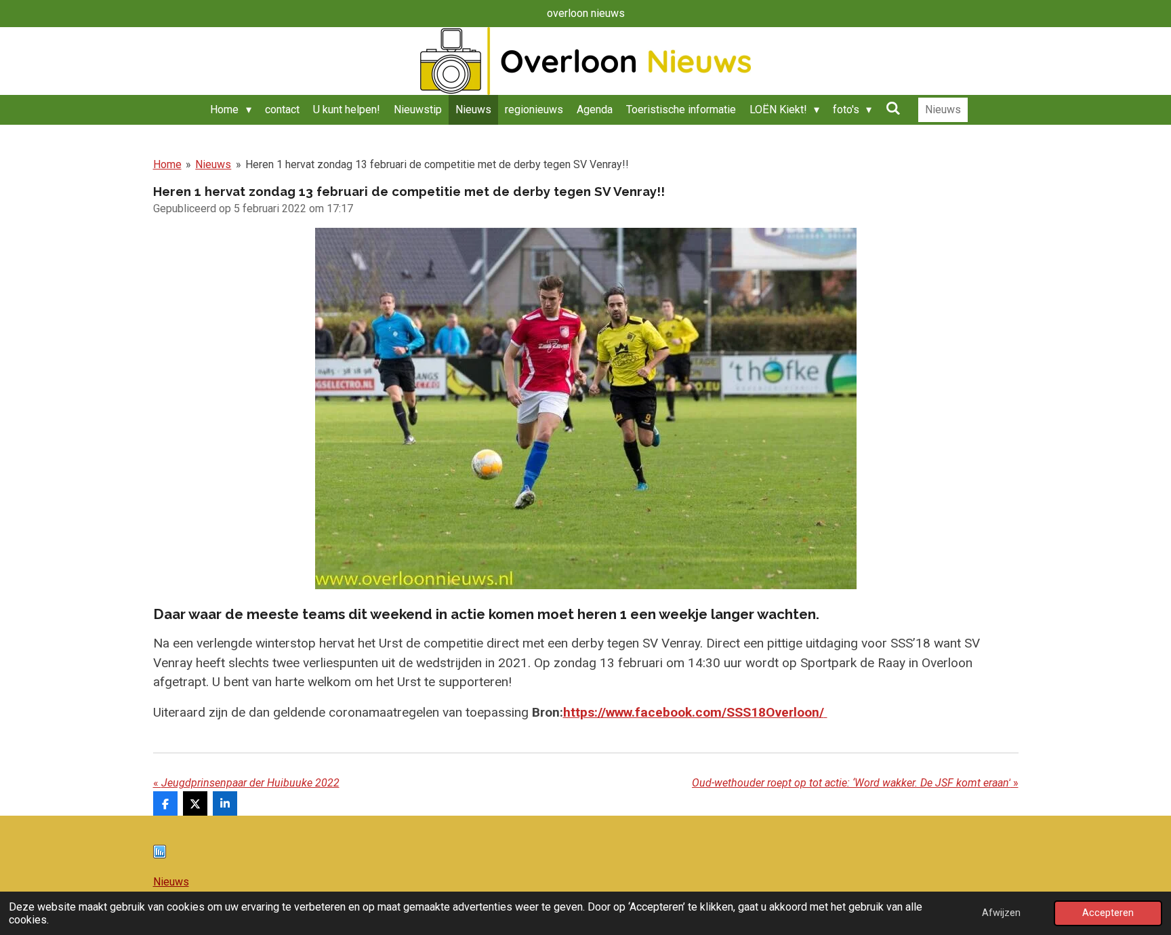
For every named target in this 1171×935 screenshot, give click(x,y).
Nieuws (213, 164)
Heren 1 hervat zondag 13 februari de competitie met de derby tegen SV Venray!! (437, 164)
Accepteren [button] (1108, 913)
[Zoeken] (892, 108)
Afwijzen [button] (1001, 913)
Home (167, 164)
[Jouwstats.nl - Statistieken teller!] (159, 854)
